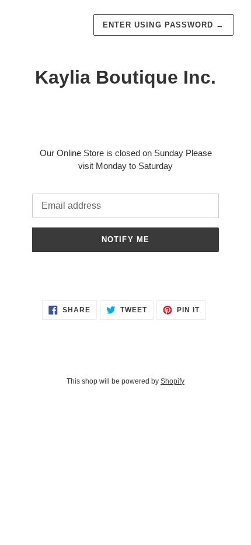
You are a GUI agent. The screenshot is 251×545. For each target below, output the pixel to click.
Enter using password (163, 24)
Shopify (172, 381)
